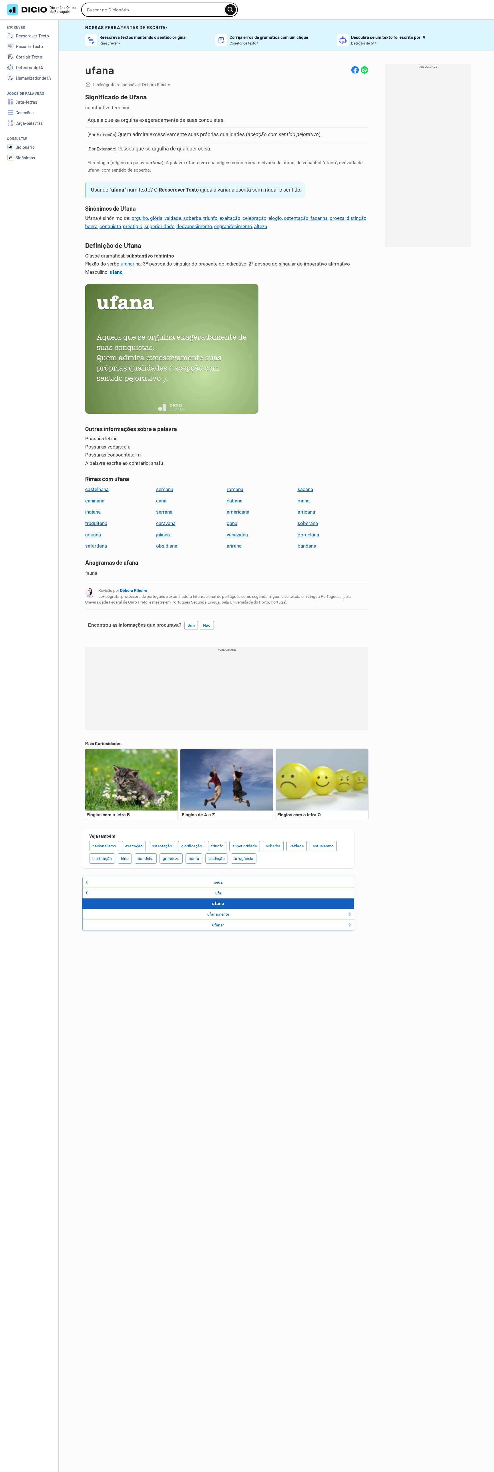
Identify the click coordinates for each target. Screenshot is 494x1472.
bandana (307, 546)
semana (164, 489)
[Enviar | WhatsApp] (364, 70)
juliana (163, 535)
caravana (166, 523)
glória (156, 218)
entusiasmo (323, 846)
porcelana (308, 535)
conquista (110, 226)
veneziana (237, 535)
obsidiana (166, 546)
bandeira (146, 858)
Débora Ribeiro (133, 590)
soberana (308, 523)
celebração (254, 218)
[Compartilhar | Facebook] (355, 70)
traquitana (96, 523)
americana (238, 512)
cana (161, 501)
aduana (93, 535)
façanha (319, 218)
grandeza (171, 858)
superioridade (159, 226)
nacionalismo (104, 846)
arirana (234, 546)
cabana (234, 501)
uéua (218, 882)
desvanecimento (194, 226)
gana (232, 523)
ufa (218, 893)
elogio (275, 218)
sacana (305, 489)
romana (235, 489)
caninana (94, 501)
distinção (356, 218)
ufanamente (218, 914)
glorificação (191, 846)
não (207, 625)
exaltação (230, 218)
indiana (93, 512)
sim (191, 625)
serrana (164, 512)
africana (306, 512)
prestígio (132, 226)
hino (125, 858)
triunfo (210, 218)
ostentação (296, 218)
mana (304, 501)
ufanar (127, 264)
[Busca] (230, 9)
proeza (337, 218)
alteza (260, 226)
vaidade (172, 218)
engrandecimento (233, 226)
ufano (116, 272)
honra (91, 226)
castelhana (97, 489)
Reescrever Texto (179, 190)
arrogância (243, 858)
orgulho (140, 218)
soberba (192, 218)
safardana (96, 546)
